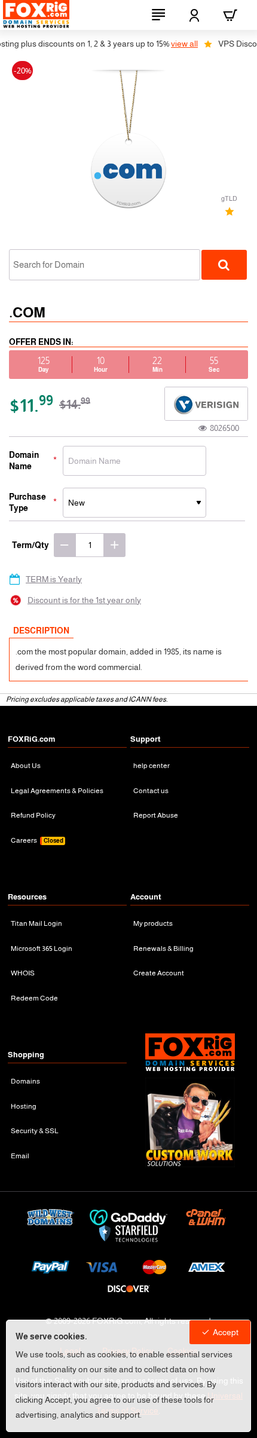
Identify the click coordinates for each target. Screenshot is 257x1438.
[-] (64, 545)
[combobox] (104, 264)
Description (41, 630)
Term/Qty (30, 545)
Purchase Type (27, 502)
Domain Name (24, 460)
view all (171, 43)
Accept (225, 1332)
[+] (115, 545)
